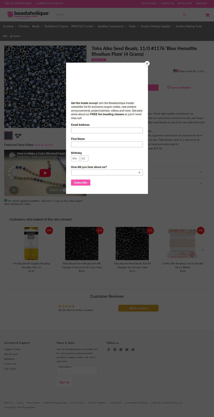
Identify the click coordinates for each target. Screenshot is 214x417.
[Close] (147, 63)
